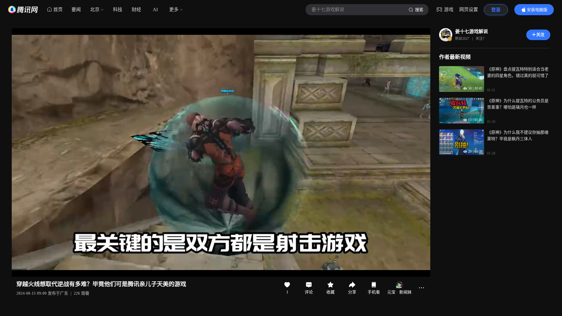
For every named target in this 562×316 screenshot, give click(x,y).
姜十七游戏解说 (471, 31)
